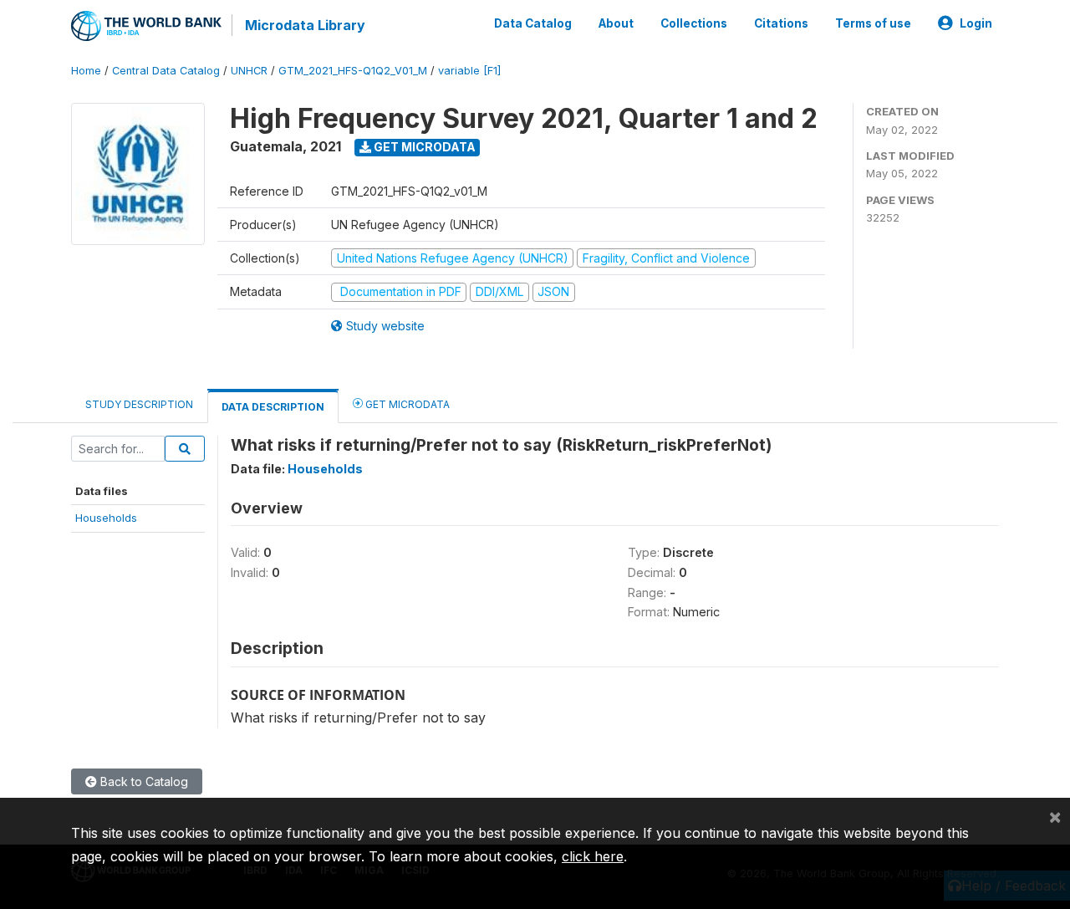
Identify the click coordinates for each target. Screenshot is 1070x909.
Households (106, 517)
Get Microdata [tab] (406, 404)
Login (976, 23)
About (616, 23)
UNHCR (249, 70)
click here (593, 856)
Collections (693, 23)
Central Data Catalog (166, 70)
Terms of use (873, 23)
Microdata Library (305, 25)
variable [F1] (469, 70)
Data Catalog (533, 23)
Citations (781, 23)
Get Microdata (423, 147)
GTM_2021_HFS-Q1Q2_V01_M (352, 70)
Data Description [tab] (273, 407)
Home (86, 70)
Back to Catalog (142, 781)
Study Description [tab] (139, 404)
